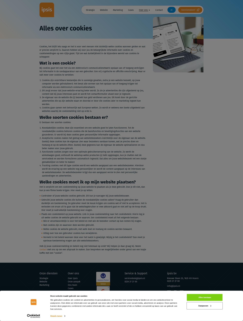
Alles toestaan (204, 297)
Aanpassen (203, 306)
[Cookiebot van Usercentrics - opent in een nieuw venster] (34, 316)
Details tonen (56, 316)
